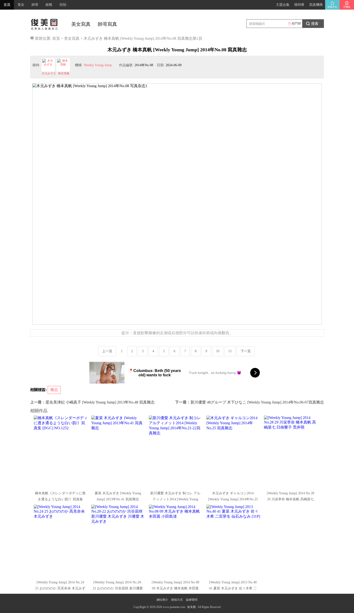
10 (217, 351)
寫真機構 (316, 5)
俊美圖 (191, 607)
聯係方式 (177, 599)
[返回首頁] (44, 23)
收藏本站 (332, 7)
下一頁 (246, 351)
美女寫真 (81, 24)
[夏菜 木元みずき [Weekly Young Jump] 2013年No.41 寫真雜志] (118, 452)
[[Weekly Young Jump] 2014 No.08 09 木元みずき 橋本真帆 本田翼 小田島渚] (176, 541)
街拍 (62, 5)
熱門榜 (296, 23)
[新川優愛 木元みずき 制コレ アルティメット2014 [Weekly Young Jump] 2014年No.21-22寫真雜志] (176, 452)
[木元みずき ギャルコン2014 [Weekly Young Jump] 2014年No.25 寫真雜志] (233, 452)
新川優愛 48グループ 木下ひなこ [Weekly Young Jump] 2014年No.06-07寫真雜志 (257, 402)
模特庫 (299, 5)
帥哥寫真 (107, 24)
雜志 (54, 390)
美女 (21, 5)
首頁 (7, 5)
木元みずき (49, 73)
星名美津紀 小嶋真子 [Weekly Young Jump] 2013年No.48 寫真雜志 (100, 402)
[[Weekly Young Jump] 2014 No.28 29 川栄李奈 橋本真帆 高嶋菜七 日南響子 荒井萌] (291, 452)
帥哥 (35, 5)
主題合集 (282, 5)
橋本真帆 (64, 73)
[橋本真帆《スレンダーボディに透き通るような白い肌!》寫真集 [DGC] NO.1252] (61, 452)
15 (230, 351)
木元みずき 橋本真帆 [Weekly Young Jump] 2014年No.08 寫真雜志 (138, 38)
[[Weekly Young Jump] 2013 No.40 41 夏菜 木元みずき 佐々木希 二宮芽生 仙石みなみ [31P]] (233, 541)
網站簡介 (162, 599)
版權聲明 (191, 599)
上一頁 (107, 351)
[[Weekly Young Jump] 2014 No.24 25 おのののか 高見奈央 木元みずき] (61, 541)
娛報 (49, 5)
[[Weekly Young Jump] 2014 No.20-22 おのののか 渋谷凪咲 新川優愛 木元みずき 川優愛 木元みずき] (118, 541)
